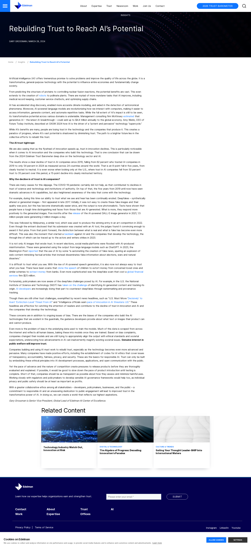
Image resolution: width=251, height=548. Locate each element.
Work (135, 6)
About (83, 6)
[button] (5, 6)
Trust (109, 6)
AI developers (23, 288)
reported (33, 251)
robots (42, 95)
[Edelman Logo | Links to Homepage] (19, 7)
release (76, 213)
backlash (69, 234)
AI (112, 509)
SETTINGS (237, 540)
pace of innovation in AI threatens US (107, 302)
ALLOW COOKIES (216, 540)
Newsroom (122, 6)
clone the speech (67, 268)
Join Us (147, 6)
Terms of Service (44, 527)
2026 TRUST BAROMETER (218, 6)
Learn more (157, 543)
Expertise (97, 6)
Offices (85, 514)
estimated (128, 116)
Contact (160, 6)
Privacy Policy (23, 527)
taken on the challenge (74, 285)
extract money (38, 271)
